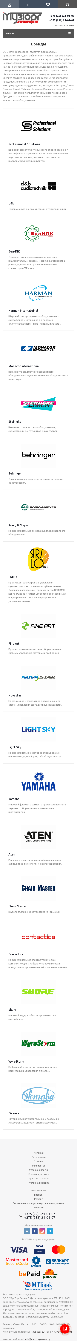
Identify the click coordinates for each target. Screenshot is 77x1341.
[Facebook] (35, 1231)
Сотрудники (39, 1157)
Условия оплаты (38, 1170)
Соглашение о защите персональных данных (38, 1203)
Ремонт (38, 1199)
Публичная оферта (39, 1182)
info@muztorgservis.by (37, 1339)
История (39, 1152)
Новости (39, 1207)
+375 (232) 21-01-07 (61, 20)
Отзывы (38, 1161)
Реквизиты (38, 1165)
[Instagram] (42, 1231)
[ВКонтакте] (27, 1231)
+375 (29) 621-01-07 (61, 16)
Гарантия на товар (38, 1178)
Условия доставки (38, 1174)
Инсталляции (38, 1190)
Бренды (38, 1194)
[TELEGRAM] (50, 1231)
